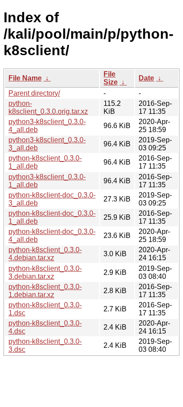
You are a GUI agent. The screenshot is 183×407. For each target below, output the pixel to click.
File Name (25, 78)
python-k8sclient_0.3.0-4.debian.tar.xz (45, 254)
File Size (110, 78)
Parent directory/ (34, 93)
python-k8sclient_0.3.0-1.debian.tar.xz (45, 290)
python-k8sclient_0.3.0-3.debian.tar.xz (45, 272)
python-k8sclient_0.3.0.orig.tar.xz (48, 107)
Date (146, 78)
